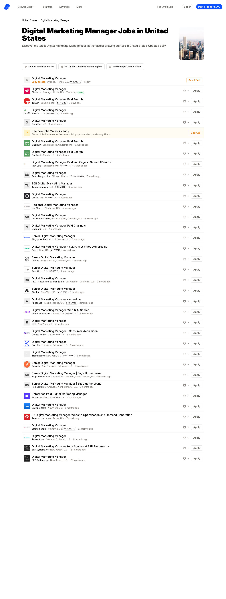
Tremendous (38, 355)
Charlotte (69, 376)
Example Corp (39, 408)
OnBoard (36, 229)
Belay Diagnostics (41, 176)
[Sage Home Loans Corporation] (27, 375)
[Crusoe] (27, 259)
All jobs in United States (41, 66)
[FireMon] (27, 112)
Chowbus (36, 92)
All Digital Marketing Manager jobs (83, 66)
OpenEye (36, 124)
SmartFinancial (39, 428)
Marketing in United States (127, 66)
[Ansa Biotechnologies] (27, 217)
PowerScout (38, 439)
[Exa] (27, 343)
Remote (77, 82)
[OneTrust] (27, 143)
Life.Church (37, 208)
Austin (49, 418)
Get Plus (195, 132)
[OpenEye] (27, 122)
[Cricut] (27, 248)
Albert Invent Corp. (41, 313)
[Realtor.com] (27, 417)
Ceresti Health (39, 334)
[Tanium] (27, 101)
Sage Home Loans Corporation (47, 376)
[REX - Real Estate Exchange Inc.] (27, 280)
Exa (34, 345)
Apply (196, 90)
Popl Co (36, 271)
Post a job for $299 (209, 6)
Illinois (56, 92)
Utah (41, 250)
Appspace (37, 302)
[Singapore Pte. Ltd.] (27, 238)
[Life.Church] (27, 207)
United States (29, 20)
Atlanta (46, 155)
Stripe (35, 397)
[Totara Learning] (27, 185)
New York (46, 292)
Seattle (43, 397)
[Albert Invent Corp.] (27, 312)
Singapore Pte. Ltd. (41, 239)
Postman (36, 366)
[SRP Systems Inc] (27, 448)
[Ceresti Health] (27, 333)
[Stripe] (27, 396)
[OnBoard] (27, 227)
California (63, 144)
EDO (34, 324)
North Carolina (82, 376)
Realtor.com (38, 418)
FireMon (36, 113)
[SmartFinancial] (27, 427)
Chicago (47, 92)
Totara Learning (40, 187)
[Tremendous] (27, 354)
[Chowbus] (27, 91)
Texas (56, 418)
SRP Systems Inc (40, 449)
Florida (60, 81)
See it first (194, 80)
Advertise (64, 6)
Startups (47, 6)
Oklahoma (50, 208)
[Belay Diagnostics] (27, 175)
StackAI (35, 292)
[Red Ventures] (27, 385)
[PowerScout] (27, 438)
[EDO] (27, 322)
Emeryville (61, 218)
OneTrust (36, 144)
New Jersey (56, 449)
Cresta (35, 197)
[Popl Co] (27, 269)
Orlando (51, 81)
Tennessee (48, 165)
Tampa (47, 302)
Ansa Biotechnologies (43, 218)
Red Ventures (39, 387)
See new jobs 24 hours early (50, 131)
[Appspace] (27, 301)
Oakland (50, 439)
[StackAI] (27, 291)
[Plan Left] (27, 164)
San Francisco (50, 144)
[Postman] (27, 364)
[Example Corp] (27, 406)
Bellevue (45, 103)
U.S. (67, 81)
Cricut (35, 250)
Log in (187, 6)
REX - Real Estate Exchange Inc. (48, 281)
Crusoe (35, 260)
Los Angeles (72, 281)
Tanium (35, 103)
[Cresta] (27, 196)
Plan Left (36, 165)
